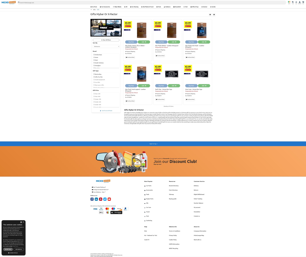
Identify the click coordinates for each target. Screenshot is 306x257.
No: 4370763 (158, 52)
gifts (94, 9)
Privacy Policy (173, 235)
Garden (214, 6)
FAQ (145, 231)
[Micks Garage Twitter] (105, 200)
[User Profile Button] (300, 2)
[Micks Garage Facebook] (92, 200)
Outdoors (167, 6)
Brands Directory (173, 185)
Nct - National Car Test (150, 235)
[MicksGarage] (8, 3)
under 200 (98, 102)
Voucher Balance (198, 203)
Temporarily (131, 49)
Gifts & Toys (195, 6)
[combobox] (21, 222)
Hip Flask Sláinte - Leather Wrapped (166, 45)
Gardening (149, 220)
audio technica (99, 63)
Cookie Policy (173, 239)
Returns (196, 190)
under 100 (98, 99)
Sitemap (171, 194)
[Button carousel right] (120, 27)
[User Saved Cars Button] (296, 2)
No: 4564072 (188, 95)
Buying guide (172, 198)
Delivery (196, 185)
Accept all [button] (8, 249)
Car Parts (94, 6)
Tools (159, 6)
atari (96, 60)
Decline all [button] (19, 249)
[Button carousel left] (92, 27)
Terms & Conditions (174, 231)
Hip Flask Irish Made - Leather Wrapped (194, 46)
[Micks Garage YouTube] (110, 200)
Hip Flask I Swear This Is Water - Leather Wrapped (135, 46)
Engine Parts (149, 198)
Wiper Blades (117, 6)
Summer (205, 6)
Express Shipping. (130, 51)
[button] (13, 253)
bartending (98, 74)
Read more (15, 246)
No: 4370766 (128, 53)
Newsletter (197, 211)
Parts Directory (173, 190)
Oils (147, 203)
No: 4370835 (128, 97)
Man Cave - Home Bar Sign (193, 89)
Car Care (148, 207)
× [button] (23, 222)
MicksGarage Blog (199, 235)
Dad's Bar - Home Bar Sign (163, 89)
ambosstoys (98, 54)
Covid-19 (146, 239)
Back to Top (153, 143)
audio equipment (100, 79)
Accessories (149, 190)
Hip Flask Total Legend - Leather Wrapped (135, 90)
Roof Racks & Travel (148, 6)
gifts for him (99, 77)
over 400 (97, 96)
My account (197, 207)
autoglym (98, 65)
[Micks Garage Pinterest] (101, 200)
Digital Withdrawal (199, 194)
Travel (148, 211)
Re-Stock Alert (131, 57)
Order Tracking (198, 198)
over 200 (97, 93)
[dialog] (14, 237)
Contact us (197, 216)
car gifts (97, 82)
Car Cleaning (135, 6)
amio (96, 57)
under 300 (98, 104)
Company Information (200, 231)
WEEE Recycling (173, 248)
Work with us (197, 239)
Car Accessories (105, 6)
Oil (126, 6)
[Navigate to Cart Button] (303, 2)
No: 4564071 (158, 95)
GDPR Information (174, 244)
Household (178, 6)
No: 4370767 (188, 53)
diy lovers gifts (99, 85)
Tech (186, 6)
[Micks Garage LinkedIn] (97, 200)
